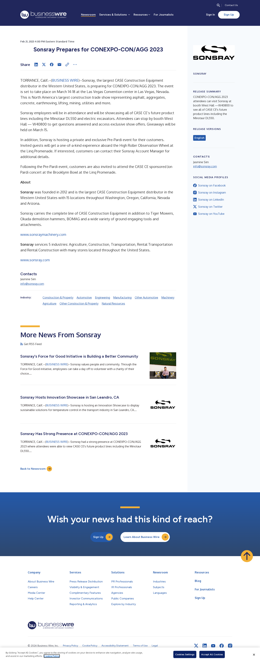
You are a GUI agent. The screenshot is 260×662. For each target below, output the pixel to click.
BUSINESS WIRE (65, 80)
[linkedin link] (205, 646)
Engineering (102, 297)
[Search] (218, 5)
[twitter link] (196, 646)
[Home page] (43, 15)
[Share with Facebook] (51, 64)
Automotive (84, 297)
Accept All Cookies (212, 654)
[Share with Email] (59, 64)
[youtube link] (213, 646)
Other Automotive (146, 297)
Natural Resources (113, 303)
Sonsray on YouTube (211, 213)
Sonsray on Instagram (212, 192)
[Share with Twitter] (44, 64)
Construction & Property (58, 297)
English (199, 137)
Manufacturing (122, 297)
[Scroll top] (247, 556)
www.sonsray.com (35, 260)
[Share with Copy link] (67, 64)
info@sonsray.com (32, 283)
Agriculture (49, 303)
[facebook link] (221, 646)
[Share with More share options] (75, 64)
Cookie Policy (51, 656)
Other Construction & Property (79, 303)
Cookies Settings (184, 654)
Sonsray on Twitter (210, 206)
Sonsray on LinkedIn (211, 199)
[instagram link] (230, 646)
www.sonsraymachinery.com (43, 234)
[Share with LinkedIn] (36, 64)
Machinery (167, 297)
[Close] (254, 654)
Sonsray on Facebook (212, 185)
